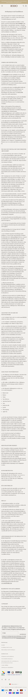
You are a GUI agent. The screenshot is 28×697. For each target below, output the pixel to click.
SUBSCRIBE (14, 688)
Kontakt (3, 645)
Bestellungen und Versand (6, 647)
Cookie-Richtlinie (4, 665)
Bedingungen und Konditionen (7, 656)
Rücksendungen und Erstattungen (8, 649)
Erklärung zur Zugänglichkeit (7, 667)
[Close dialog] (25, 676)
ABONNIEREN (23, 634)
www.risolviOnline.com (6, 583)
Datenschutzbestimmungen (20, 638)
